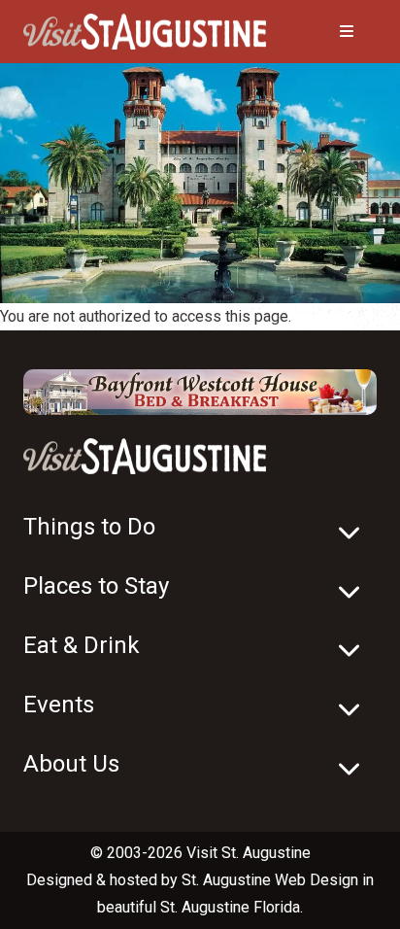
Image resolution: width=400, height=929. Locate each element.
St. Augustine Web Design (270, 880)
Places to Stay (96, 586)
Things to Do (89, 526)
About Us (71, 763)
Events (58, 704)
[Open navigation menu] (327, 32)
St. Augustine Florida (230, 907)
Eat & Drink (81, 645)
